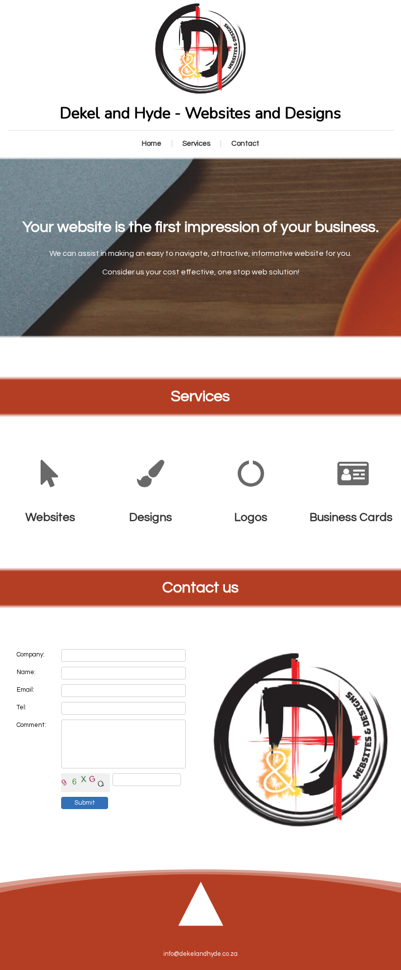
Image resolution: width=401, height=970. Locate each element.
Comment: (31, 725)
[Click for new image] (85, 782)
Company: (31, 654)
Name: (26, 672)
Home (151, 143)
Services (196, 143)
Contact (245, 143)
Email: (25, 689)
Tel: (21, 707)
